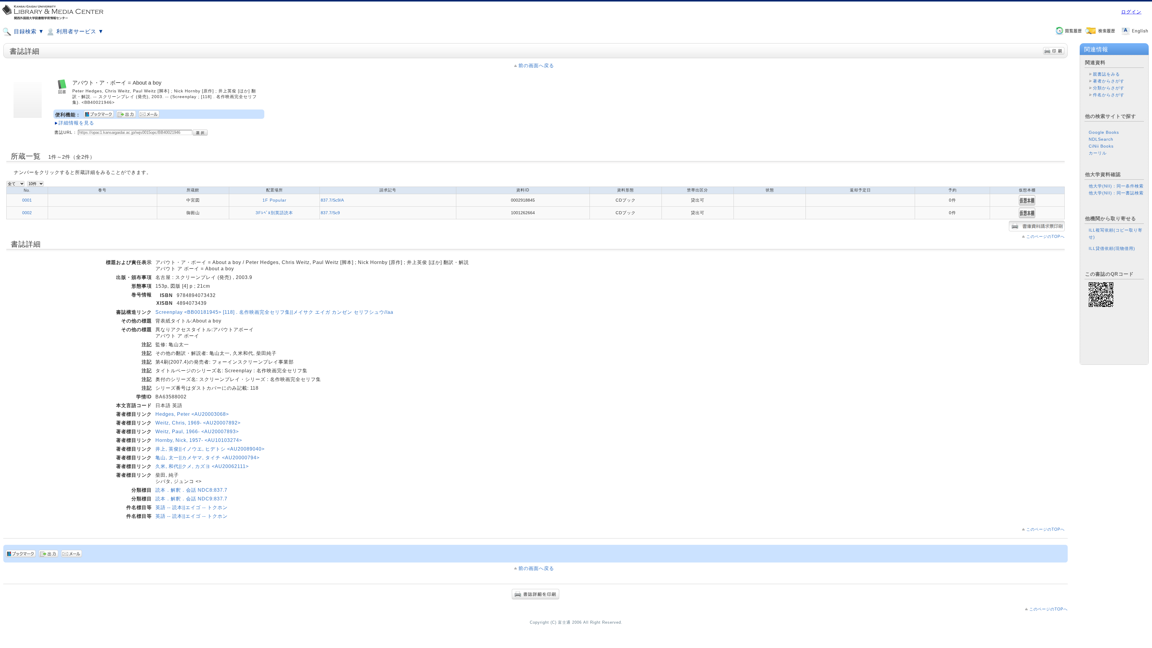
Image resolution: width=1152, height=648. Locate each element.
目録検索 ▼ (28, 31)
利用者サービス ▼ (79, 31)
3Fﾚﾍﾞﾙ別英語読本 (274, 212)
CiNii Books (1101, 146)
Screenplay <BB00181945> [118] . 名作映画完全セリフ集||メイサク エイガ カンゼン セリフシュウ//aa (274, 312)
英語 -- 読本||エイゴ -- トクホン (191, 507)
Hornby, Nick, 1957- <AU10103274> (198, 440)
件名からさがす (1108, 94)
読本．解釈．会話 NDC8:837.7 (191, 490)
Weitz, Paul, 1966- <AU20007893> (197, 431)
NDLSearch (1101, 139)
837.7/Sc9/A (332, 200)
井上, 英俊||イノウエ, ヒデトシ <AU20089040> (210, 449)
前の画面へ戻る (536, 65)
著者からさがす (1108, 81)
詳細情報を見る (76, 122)
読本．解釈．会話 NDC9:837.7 (191, 498)
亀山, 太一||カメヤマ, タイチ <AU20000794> (207, 457)
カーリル (1098, 153)
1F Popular (274, 200)
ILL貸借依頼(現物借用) (1112, 248)
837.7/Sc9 (330, 212)
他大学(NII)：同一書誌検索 (1116, 192)
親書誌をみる (1106, 74)
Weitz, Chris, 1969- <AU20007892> (198, 422)
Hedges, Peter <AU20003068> (192, 414)
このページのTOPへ (1045, 236)
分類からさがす (1108, 88)
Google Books (1104, 132)
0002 (27, 212)
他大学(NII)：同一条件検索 (1116, 186)
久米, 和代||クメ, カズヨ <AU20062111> (202, 466)
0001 (27, 200)
